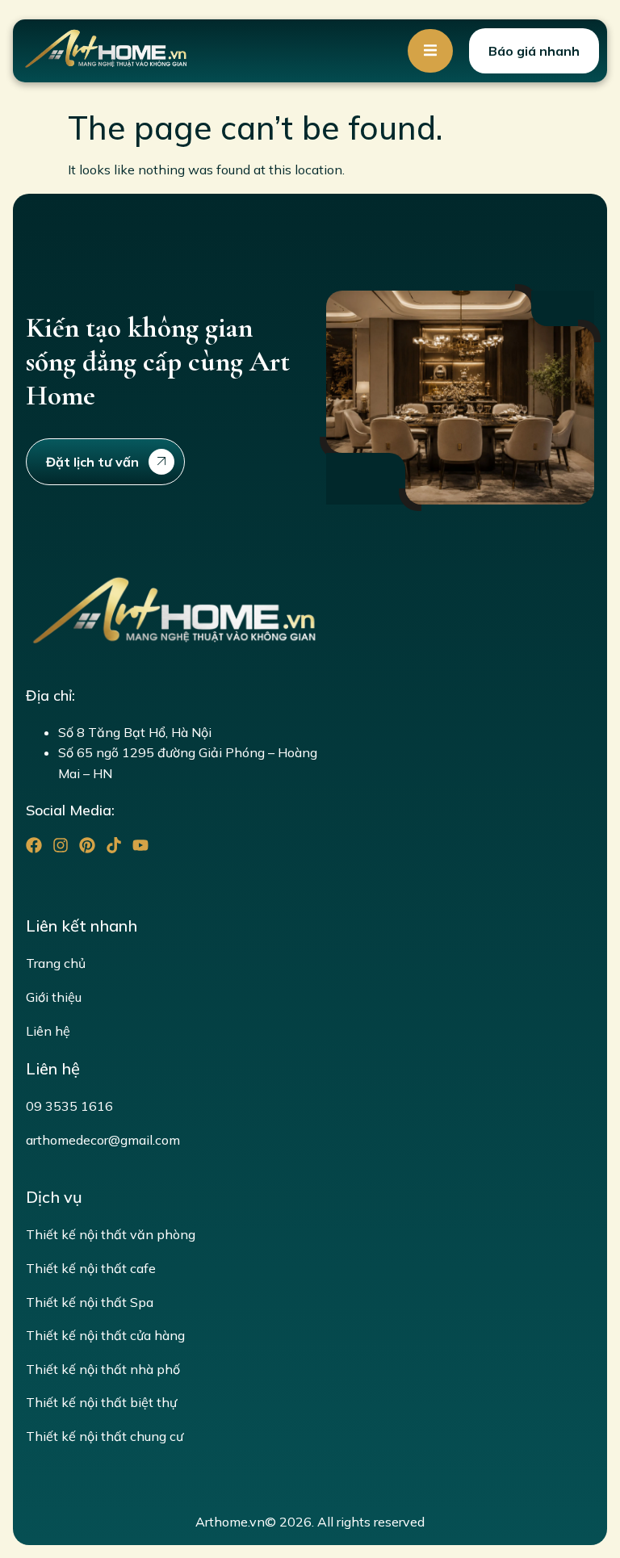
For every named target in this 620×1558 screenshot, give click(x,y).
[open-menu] (430, 51)
